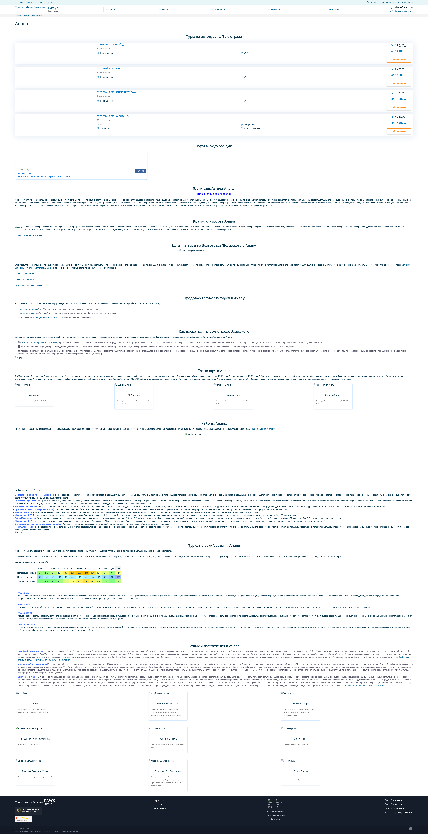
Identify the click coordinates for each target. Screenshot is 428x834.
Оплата (40, 2)
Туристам (30, 2)
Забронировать (398, 59)
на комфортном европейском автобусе (39, 343)
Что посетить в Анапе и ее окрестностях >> (364, 686)
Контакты (50, 2)
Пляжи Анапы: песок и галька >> (29, 235)
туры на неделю (25, 313)
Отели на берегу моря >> (26, 273)
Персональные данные (275, 812)
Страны (112, 9)
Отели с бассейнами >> (25, 279)
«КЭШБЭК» (160, 808)
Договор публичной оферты (275, 815)
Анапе (244, 227)
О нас (20, 2)
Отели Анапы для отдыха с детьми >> (54, 660)
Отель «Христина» (108, 44)
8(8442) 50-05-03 (404, 7)
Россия (165, 9)
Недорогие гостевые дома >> (28, 285)
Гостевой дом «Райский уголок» (116, 92)
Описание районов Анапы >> (262, 429)
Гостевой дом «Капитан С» (113, 116)
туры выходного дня (27, 309)
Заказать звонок (403, 11)
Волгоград (220, 9)
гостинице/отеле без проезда (45, 317)
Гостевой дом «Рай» (109, 68)
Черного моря (84, 229)
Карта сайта (275, 819)
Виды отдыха (277, 9)
